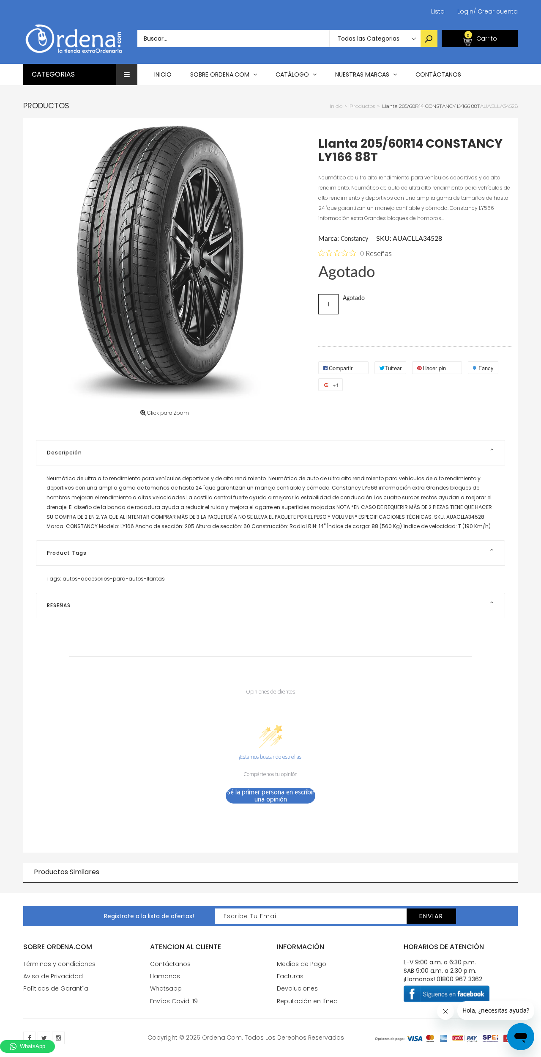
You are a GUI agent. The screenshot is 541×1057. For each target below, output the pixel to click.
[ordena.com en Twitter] (44, 1038)
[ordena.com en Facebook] (29, 1038)
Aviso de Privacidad (53, 976)
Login (465, 11)
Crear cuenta (495, 11)
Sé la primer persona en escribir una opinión (270, 796)
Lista (438, 11)
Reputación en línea (307, 1001)
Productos (46, 105)
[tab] (270, 452)
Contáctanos (170, 964)
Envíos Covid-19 (174, 1001)
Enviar (431, 916)
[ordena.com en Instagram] (58, 1038)
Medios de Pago (301, 964)
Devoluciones (297, 988)
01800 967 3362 (459, 979)
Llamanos (165, 976)
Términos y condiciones (59, 964)
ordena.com (222, 1037)
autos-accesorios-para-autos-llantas (114, 578)
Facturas (290, 976)
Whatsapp (166, 988)
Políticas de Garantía (55, 988)
